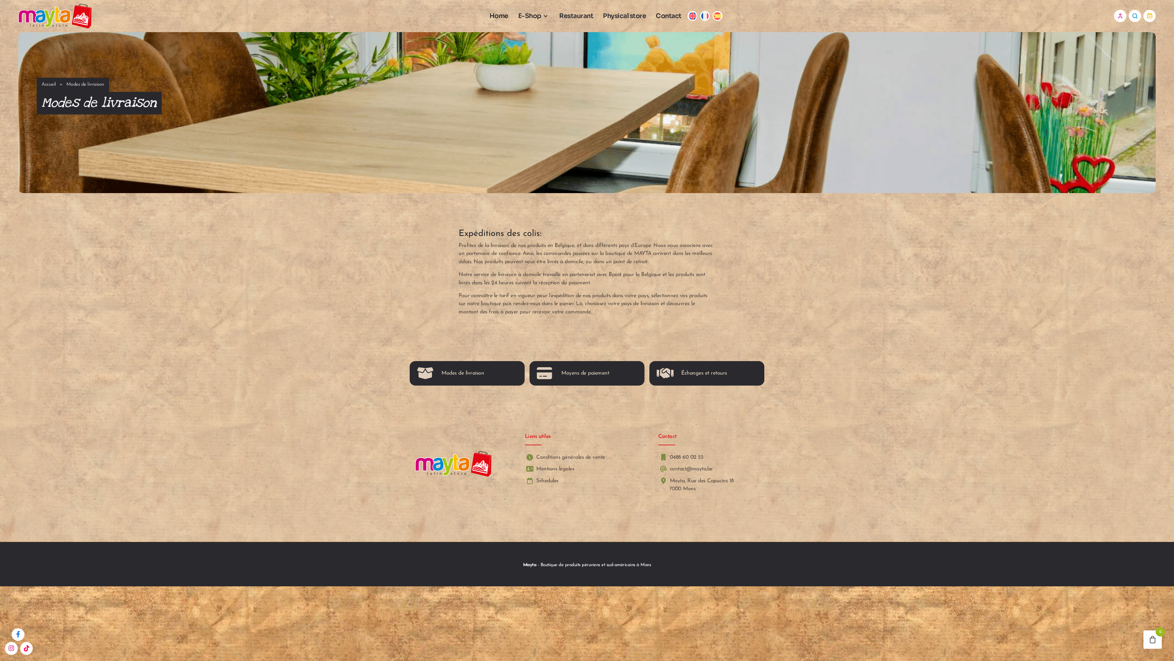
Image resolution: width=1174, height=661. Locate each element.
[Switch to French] (705, 16)
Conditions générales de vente (570, 457)
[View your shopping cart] (1149, 16)
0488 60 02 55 (685, 457)
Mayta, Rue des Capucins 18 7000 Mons (701, 484)
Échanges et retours (704, 373)
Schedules (547, 481)
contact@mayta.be (690, 469)
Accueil (49, 84)
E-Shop (529, 16)
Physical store (624, 16)
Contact (668, 16)
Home (498, 16)
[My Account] (1120, 16)
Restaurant (576, 16)
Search (1135, 16)
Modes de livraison (462, 373)
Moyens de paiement (585, 373)
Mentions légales (554, 469)
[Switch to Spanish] (717, 16)
